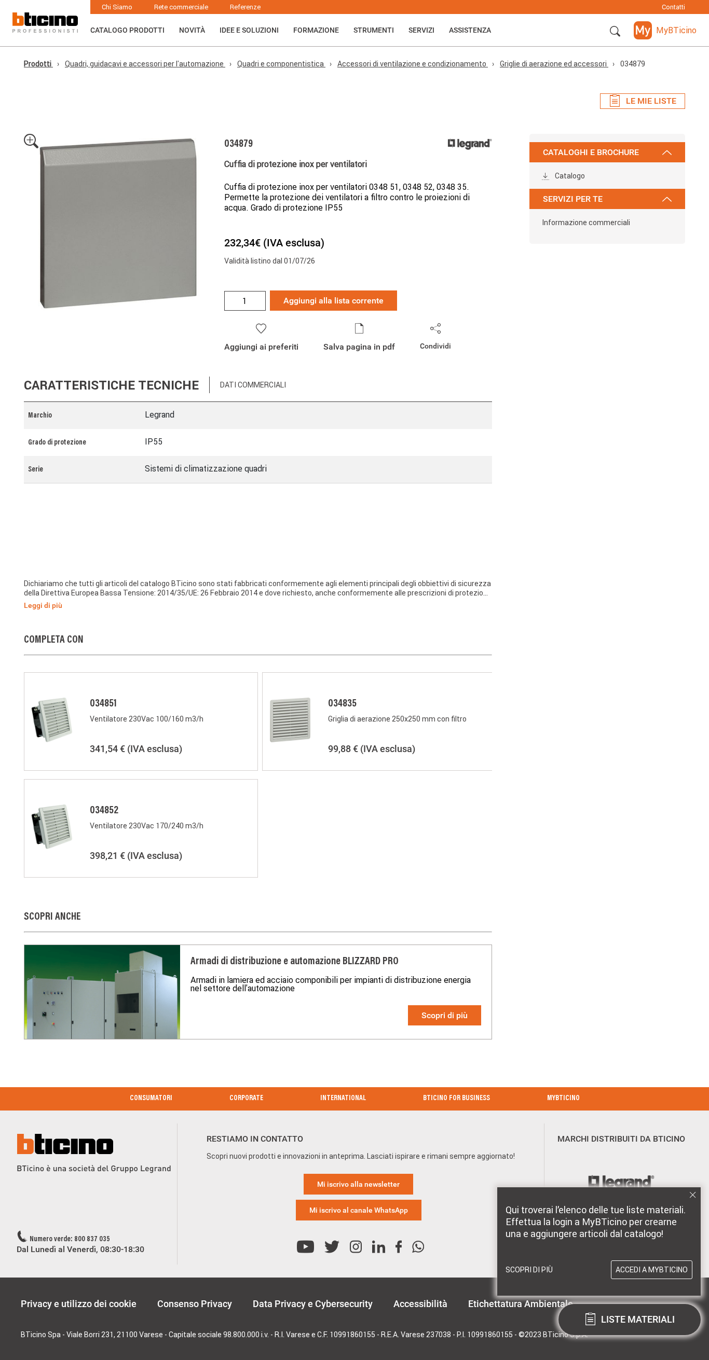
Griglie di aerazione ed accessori (554, 63)
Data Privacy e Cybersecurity (313, 1303)
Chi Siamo (117, 7)
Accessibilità (420, 1303)
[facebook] (399, 1247)
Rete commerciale (181, 7)
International (343, 1098)
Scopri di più (444, 1015)
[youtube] (305, 1247)
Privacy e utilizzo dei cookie (79, 1303)
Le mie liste (651, 101)
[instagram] (356, 1247)
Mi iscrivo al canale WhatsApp (358, 1210)
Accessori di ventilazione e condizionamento (412, 63)
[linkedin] (378, 1247)
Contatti (673, 7)
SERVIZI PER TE (573, 199)
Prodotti (38, 63)
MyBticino (563, 1098)
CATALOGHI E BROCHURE (591, 152)
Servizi (421, 30)
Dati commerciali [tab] (253, 385)
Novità (192, 30)
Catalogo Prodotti (127, 30)
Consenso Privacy (194, 1303)
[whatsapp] (418, 1247)
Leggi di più (43, 605)
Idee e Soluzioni (249, 30)
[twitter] (331, 1247)
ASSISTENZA (470, 30)
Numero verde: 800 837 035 (70, 1239)
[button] (615, 31)
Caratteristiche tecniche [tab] (111, 385)
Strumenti (373, 30)
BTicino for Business (456, 1098)
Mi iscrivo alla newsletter (358, 1184)
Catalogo (569, 176)
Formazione (316, 30)
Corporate (246, 1098)
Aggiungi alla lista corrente (333, 301)
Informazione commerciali (586, 222)
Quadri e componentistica (281, 63)
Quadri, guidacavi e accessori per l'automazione (145, 63)
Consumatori (151, 1098)
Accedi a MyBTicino (652, 1269)
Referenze (245, 7)
